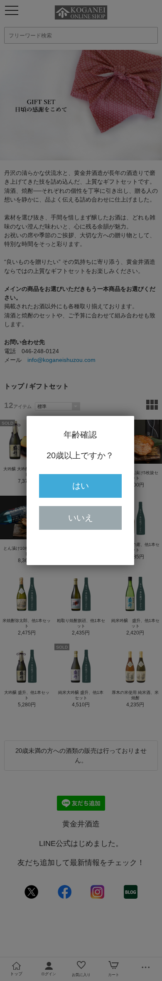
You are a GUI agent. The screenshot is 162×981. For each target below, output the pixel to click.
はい (80, 485)
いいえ (80, 517)
